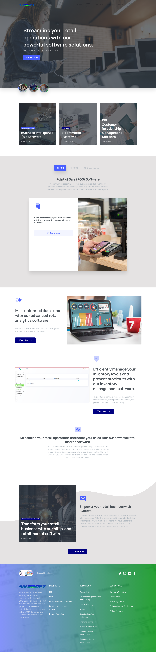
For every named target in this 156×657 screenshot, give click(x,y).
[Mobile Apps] (22, 573)
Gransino (58, 654)
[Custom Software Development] (30, 573)
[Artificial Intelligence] (26, 573)
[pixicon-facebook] (134, 573)
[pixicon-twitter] (119, 573)
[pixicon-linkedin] (129, 573)
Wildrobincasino (70, 654)
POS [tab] (61, 168)
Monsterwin (83, 654)
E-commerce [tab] (93, 168)
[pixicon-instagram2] (124, 573)
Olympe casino (95, 654)
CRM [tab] (75, 168)
